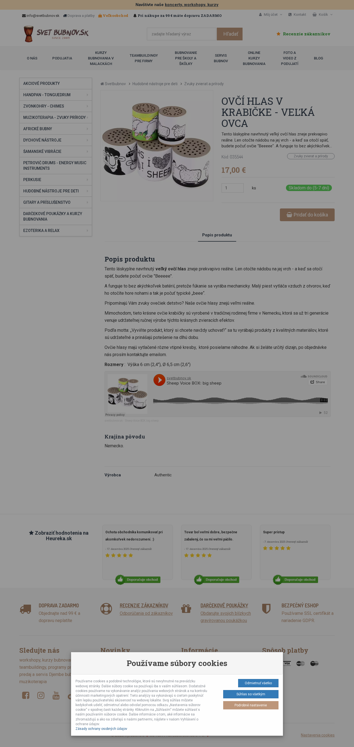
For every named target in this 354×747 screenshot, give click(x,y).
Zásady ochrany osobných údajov (101, 729)
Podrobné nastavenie (251, 705)
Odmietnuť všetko (258, 683)
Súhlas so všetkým (250, 694)
